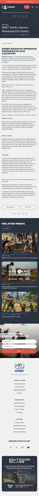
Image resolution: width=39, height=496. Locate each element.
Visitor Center (19, 387)
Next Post (28, 207)
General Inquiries (19, 384)
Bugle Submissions (19, 390)
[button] (19, 16)
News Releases (15, 35)
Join (27, 7)
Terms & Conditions (19, 432)
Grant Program (19, 409)
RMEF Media (7, 12)
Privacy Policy (19, 423)
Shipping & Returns (19, 426)
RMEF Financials (19, 403)
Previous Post (11, 207)
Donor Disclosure (19, 429)
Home (3, 12)
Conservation (5, 35)
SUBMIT (19, 351)
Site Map (19, 413)
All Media (6, 228)
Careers (19, 393)
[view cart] (32, 7)
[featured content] (19, 473)
